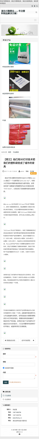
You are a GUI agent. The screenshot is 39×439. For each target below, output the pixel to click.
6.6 (13, 432)
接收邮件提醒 (9, 368)
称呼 (4, 354)
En (37, 6)
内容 (4, 372)
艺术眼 (32, 171)
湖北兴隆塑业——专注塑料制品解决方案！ (13, 12)
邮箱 (4, 362)
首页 (9, 152)
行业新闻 (16, 152)
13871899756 (17, 412)
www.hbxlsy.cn (17, 418)
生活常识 (7, 399)
